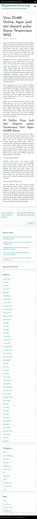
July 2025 (6, 323)
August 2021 (6, 434)
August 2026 (6, 279)
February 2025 (7, 340)
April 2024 (6, 373)
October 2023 (7, 394)
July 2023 (6, 404)
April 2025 (6, 333)
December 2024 (7, 346)
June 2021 (6, 438)
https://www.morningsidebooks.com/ (13, 163)
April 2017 (6, 441)
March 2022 (6, 427)
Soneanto (14, 38)
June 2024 (6, 367)
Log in (5, 501)
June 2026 (6, 285)
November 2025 (7, 309)
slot (4, 472)
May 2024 (6, 370)
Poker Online (6, 469)
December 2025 (7, 306)
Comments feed (7, 507)
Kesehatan (6, 462)
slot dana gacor (8, 147)
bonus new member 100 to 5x (12, 65)
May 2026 (6, 289)
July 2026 (6, 282)
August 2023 (6, 400)
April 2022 (6, 424)
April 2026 (6, 292)
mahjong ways (7, 466)
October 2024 (7, 353)
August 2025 (6, 319)
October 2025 (7, 312)
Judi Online (6, 459)
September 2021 (7, 431)
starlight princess (8, 483)
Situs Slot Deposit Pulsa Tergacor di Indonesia (7, 215)
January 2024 (7, 383)
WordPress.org (7, 511)
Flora (4, 452)
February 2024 (7, 380)
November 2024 (7, 350)
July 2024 (6, 363)
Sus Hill (25, 517)
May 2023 (6, 411)
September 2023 (7, 397)
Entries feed (6, 504)
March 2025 (6, 336)
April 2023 (6, 414)
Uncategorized (7, 486)
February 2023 (7, 421)
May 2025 (6, 329)
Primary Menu (35, 6)
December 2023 (7, 387)
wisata (5, 489)
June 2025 (6, 326)
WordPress (13, 517)
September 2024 (7, 356)
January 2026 (7, 302)
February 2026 (7, 299)
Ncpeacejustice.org (15, 5)
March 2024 (6, 377)
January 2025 (7, 343)
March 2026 (6, 296)
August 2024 (6, 360)
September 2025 (7, 316)
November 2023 (7, 390)
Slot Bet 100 (6, 476)
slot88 (5, 479)
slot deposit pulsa (17, 103)
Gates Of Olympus (8, 456)
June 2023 (6, 407)
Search (31, 223)
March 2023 (6, 417)
